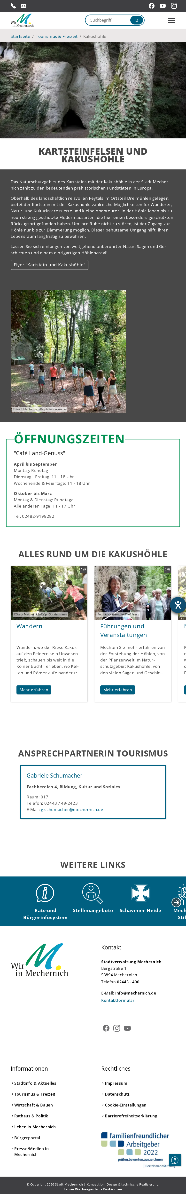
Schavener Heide (140, 910)
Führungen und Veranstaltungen (123, 630)
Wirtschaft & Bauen (33, 1105)
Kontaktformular (118, 1000)
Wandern (29, 626)
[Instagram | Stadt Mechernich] (174, 6)
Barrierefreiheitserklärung (131, 1116)
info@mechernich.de (135, 993)
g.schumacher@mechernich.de (72, 809)
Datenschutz (117, 1094)
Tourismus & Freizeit (34, 1094)
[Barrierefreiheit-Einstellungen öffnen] (178, 605)
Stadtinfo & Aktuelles (35, 1083)
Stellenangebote (93, 910)
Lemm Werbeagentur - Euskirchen (93, 1189)
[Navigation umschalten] (171, 20)
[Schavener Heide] (140, 893)
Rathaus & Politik (31, 1116)
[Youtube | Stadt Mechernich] (163, 6)
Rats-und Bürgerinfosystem (45, 914)
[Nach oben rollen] (175, 1175)
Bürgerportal (27, 1137)
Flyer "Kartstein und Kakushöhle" (49, 265)
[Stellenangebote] (93, 893)
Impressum (116, 1083)
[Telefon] (13, 5)
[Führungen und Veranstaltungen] (132, 592)
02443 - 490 (128, 982)
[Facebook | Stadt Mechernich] (152, 6)
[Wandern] (49, 592)
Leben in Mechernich (35, 1127)
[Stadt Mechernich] (31, 20)
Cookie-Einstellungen (126, 1105)
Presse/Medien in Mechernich (31, 1151)
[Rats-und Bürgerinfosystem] (45, 893)
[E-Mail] (23, 5)
